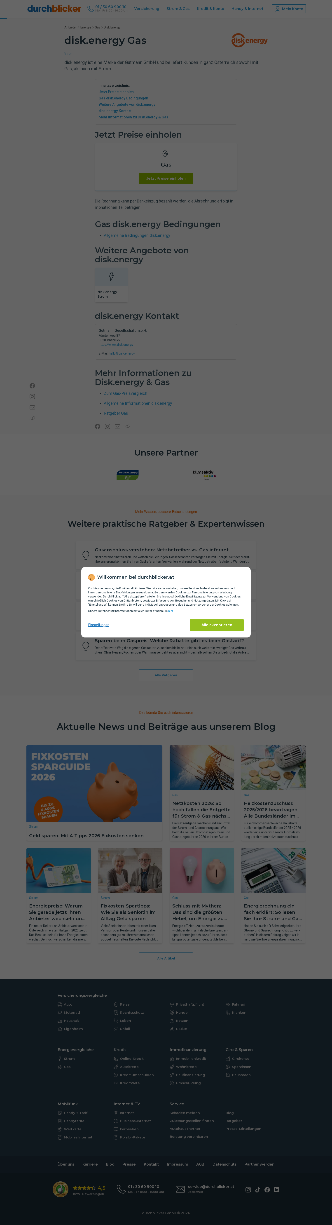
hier (170, 611)
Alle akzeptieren (216, 625)
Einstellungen (98, 625)
